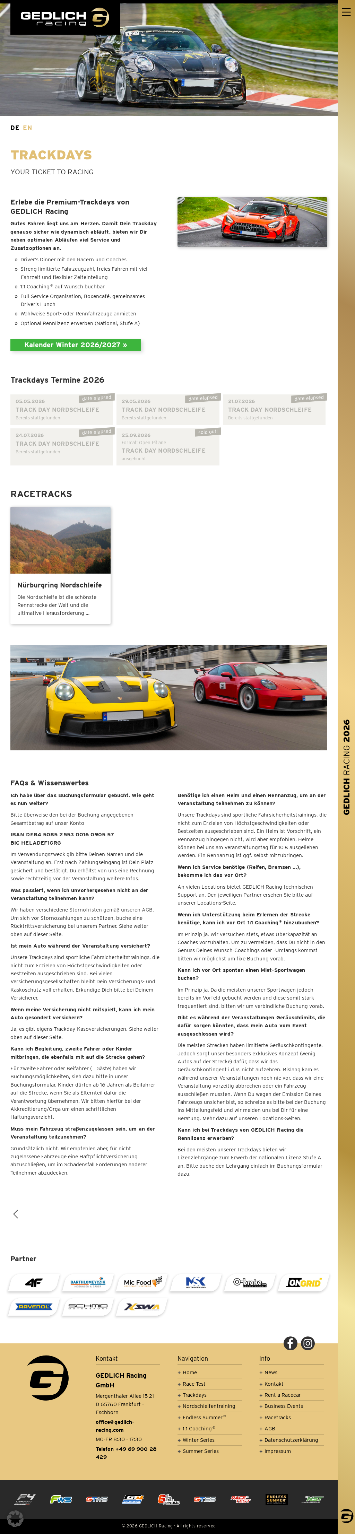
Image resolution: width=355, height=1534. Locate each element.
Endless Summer (204, 1417)
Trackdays (195, 1395)
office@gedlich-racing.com (115, 1426)
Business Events (284, 1406)
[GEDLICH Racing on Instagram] (308, 1343)
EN (27, 127)
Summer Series (201, 1451)
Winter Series (199, 1440)
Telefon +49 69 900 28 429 (126, 1453)
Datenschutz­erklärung (291, 1440)
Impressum (278, 1451)
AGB (270, 1428)
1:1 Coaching (199, 1428)
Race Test (194, 1383)
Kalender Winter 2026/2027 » (75, 345)
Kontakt (274, 1383)
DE (14, 127)
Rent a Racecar (283, 1395)
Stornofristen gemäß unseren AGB (111, 909)
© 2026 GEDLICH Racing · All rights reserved (169, 1525)
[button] (15, 1519)
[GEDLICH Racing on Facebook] (290, 1343)
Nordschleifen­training (209, 1406)
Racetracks (278, 1417)
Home (190, 1372)
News (271, 1372)
